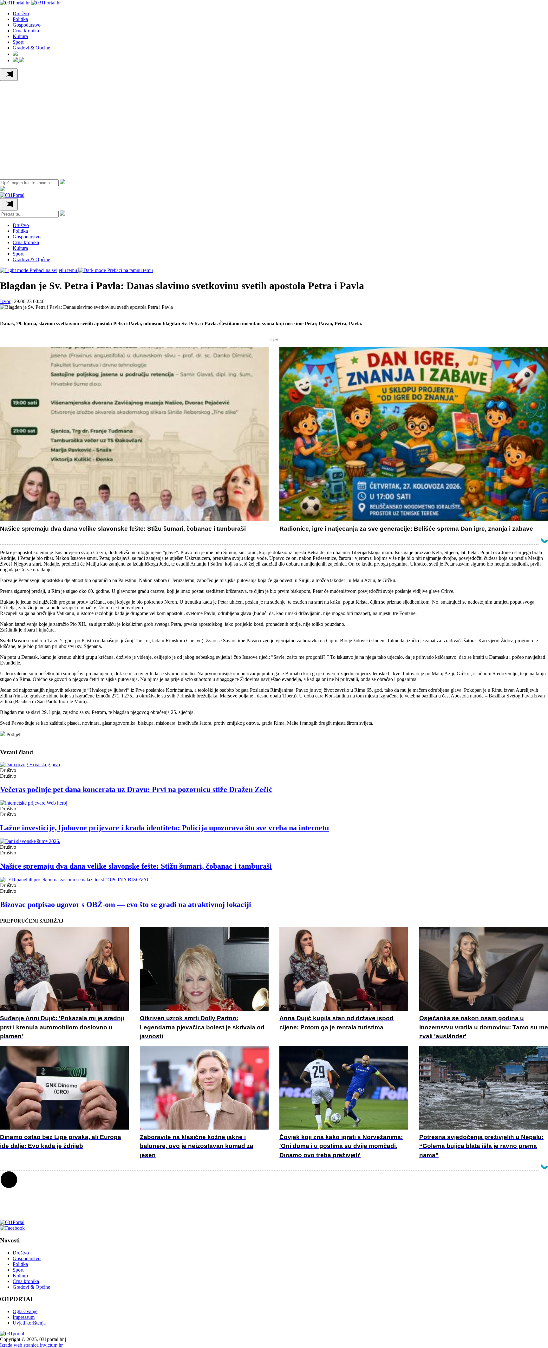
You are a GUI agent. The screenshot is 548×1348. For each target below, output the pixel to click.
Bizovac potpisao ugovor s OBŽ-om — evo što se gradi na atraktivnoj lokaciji (125, 904)
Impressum (24, 1317)
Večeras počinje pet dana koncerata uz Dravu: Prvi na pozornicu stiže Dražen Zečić (136, 789)
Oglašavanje (25, 1311)
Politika (20, 19)
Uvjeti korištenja (29, 1322)
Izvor (5, 301)
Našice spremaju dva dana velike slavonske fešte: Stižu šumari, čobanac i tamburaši (136, 866)
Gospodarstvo (27, 25)
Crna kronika (26, 30)
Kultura (20, 36)
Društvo (21, 13)
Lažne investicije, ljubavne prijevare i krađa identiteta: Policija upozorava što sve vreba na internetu (164, 828)
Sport (18, 42)
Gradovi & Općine (31, 47)
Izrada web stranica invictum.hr (31, 1345)
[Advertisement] (274, 128)
